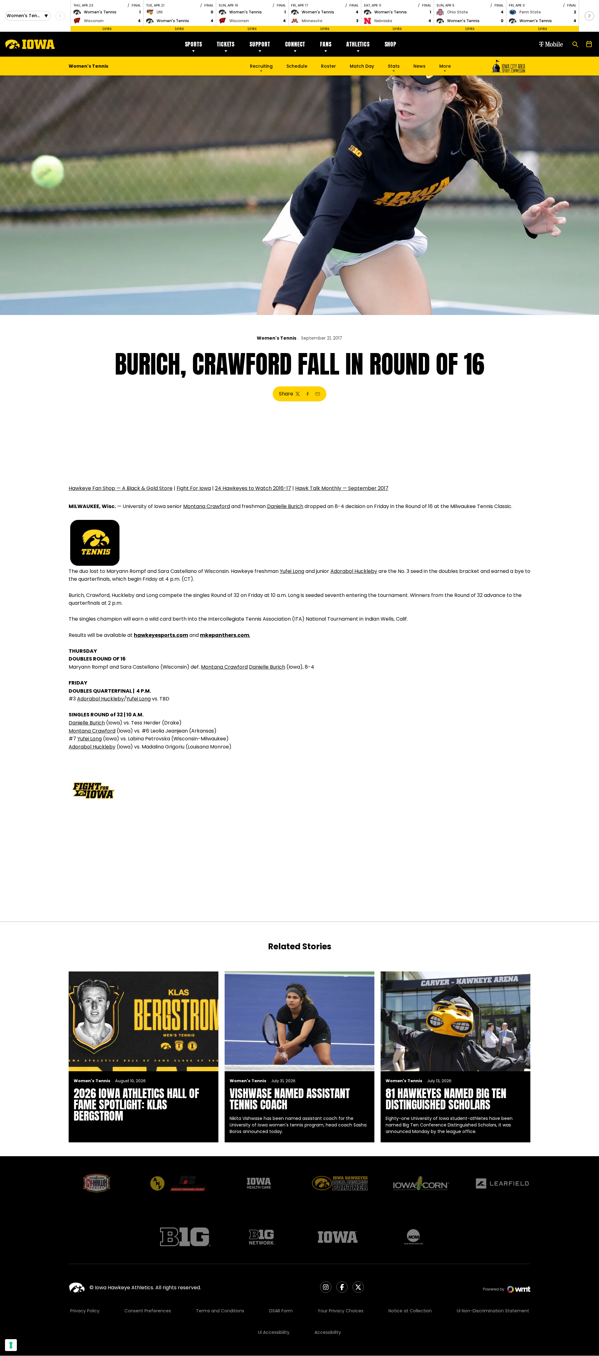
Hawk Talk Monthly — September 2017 (341, 488)
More (445, 66)
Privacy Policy (85, 1311)
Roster (328, 66)
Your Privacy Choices (340, 1311)
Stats (394, 66)
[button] (589, 16)
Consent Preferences (147, 1311)
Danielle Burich (285, 506)
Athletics (357, 44)
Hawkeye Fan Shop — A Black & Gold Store (121, 488)
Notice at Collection (410, 1311)
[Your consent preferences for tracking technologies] (11, 1345)
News (419, 66)
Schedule (296, 66)
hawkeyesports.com (161, 635)
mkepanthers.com (224, 635)
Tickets (226, 44)
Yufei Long (292, 571)
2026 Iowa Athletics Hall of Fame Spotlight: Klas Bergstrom (136, 1104)
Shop (391, 44)
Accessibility (327, 1332)
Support (260, 44)
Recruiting (261, 66)
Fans (325, 44)
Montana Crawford (206, 506)
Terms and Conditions (220, 1311)
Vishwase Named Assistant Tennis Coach (290, 1099)
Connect (295, 44)
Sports (193, 44)
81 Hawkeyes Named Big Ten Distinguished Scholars (446, 1099)
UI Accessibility (274, 1332)
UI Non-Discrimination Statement (493, 1311)
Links (107, 28)
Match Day (362, 66)
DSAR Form (281, 1311)
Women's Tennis (276, 338)
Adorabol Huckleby (353, 571)
